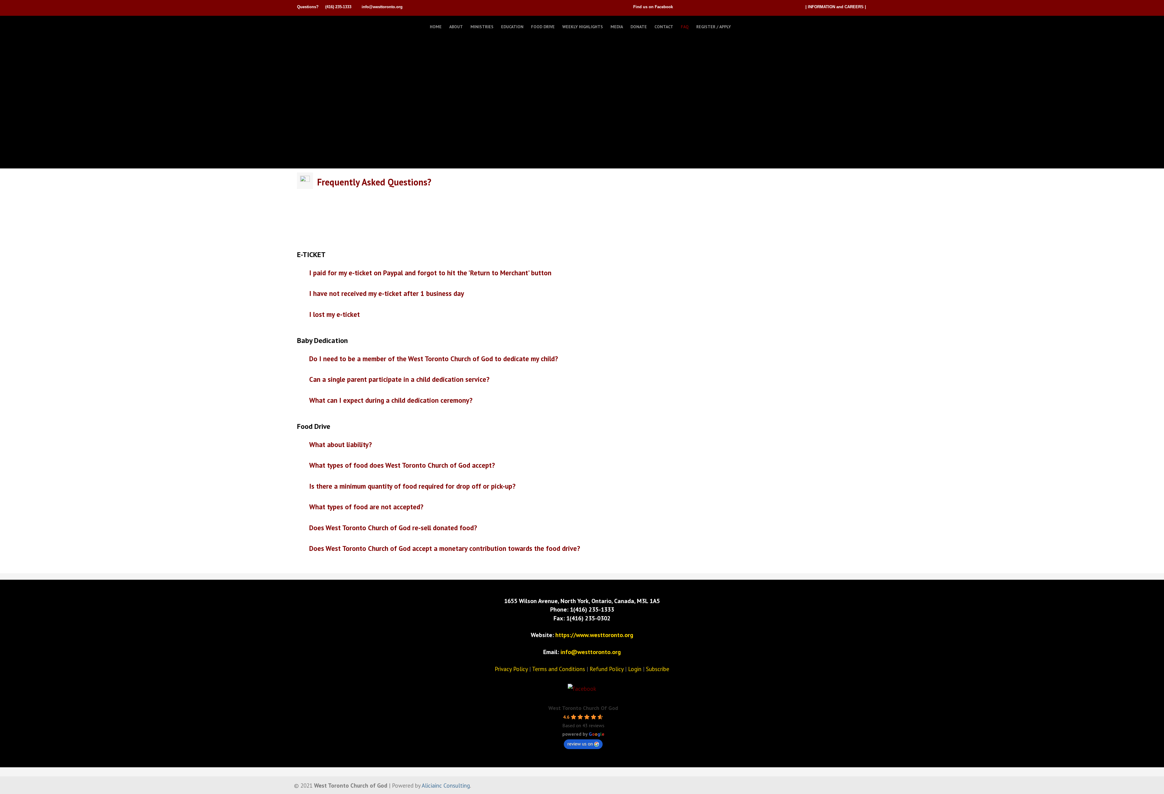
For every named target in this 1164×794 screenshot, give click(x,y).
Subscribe (657, 669)
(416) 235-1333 (338, 7)
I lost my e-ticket (334, 314)
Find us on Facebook (653, 7)
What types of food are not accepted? (366, 506)
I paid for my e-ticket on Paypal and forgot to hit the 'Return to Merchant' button (430, 272)
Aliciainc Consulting (446, 785)
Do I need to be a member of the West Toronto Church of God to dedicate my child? (433, 358)
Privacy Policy (511, 669)
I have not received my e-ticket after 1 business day (386, 293)
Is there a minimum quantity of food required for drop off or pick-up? (412, 486)
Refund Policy (607, 669)
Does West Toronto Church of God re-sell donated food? (393, 527)
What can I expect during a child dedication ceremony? (391, 400)
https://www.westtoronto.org (594, 635)
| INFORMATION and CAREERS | (835, 7)
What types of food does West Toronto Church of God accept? (402, 465)
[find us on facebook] (582, 688)
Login (634, 669)
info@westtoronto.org (382, 7)
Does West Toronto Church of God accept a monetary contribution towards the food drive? (444, 548)
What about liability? (340, 444)
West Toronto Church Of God (583, 707)
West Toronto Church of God (327, 25)
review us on (580, 744)
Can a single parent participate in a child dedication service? (399, 379)
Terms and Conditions (558, 669)
